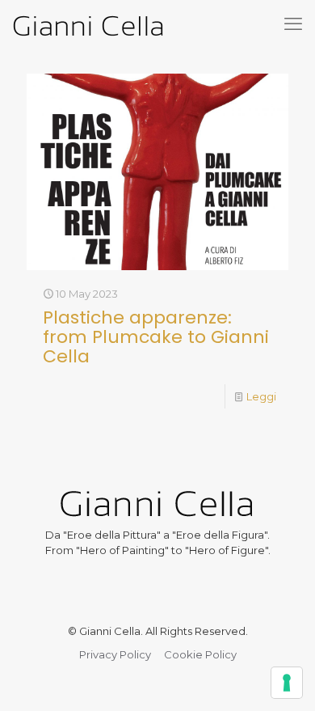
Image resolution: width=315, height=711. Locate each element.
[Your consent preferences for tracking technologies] (286, 682)
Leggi (261, 396)
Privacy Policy (115, 654)
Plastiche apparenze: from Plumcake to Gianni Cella (156, 337)
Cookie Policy (200, 654)
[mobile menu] (293, 24)
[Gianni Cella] (88, 24)
